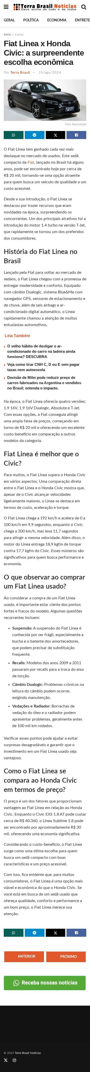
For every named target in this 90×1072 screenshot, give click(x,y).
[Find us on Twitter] (6, 1060)
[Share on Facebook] (76, 135)
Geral (9, 20)
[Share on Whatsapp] (14, 135)
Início (7, 34)
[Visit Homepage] (45, 7)
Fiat (31, 162)
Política (31, 20)
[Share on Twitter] (56, 135)
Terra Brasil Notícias (28, 1052)
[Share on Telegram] (34, 135)
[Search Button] (83, 7)
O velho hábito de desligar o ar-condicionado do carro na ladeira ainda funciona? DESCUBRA (41, 351)
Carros (19, 34)
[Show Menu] (6, 7)
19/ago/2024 (50, 72)
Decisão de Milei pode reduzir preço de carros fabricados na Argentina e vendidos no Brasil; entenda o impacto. (44, 382)
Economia (56, 20)
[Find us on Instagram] (14, 1060)
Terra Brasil (20, 72)
